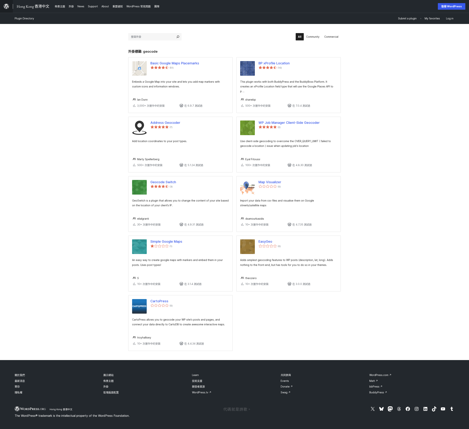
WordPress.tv (201, 392)
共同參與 (286, 375)
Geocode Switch (163, 182)
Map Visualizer (269, 182)
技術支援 (197, 380)
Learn (195, 375)
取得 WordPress (451, 6)
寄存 (17, 386)
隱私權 (18, 392)
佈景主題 (108, 380)
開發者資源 (198, 386)
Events (285, 380)
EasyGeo (265, 241)
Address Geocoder (165, 123)
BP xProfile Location (274, 63)
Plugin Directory (24, 18)
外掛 (105, 386)
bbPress (376, 386)
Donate (287, 386)
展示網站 (108, 375)
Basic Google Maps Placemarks (174, 63)
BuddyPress (378, 392)
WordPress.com (380, 375)
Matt (373, 380)
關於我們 (20, 375)
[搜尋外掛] (178, 36)
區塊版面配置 (111, 392)
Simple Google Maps (166, 241)
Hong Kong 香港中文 (61, 409)
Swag (286, 392)
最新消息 (20, 380)
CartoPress (159, 301)
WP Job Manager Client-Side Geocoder (289, 123)
